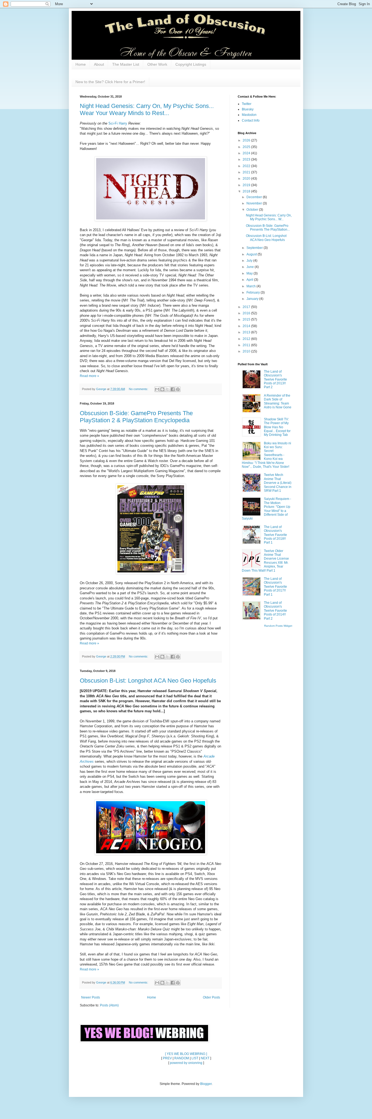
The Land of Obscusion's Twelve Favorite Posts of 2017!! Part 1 (275, 586)
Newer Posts (90, 997)
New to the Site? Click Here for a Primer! (110, 82)
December (254, 197)
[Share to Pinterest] (178, 389)
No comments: (139, 389)
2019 (247, 185)
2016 (247, 313)
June (250, 267)
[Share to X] (167, 389)
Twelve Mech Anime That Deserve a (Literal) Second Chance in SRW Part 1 (277, 483)
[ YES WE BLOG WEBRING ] (186, 1054)
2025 (247, 147)
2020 (247, 178)
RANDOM (181, 1058)
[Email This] (157, 389)
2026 (247, 140)
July (249, 261)
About (99, 64)
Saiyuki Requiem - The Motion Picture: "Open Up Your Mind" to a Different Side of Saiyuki (266, 508)
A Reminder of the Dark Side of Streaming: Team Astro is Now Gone (277, 401)
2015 (247, 319)
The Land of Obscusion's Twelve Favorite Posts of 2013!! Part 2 (275, 379)
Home (80, 64)
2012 (247, 339)
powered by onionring (186, 1063)
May (250, 273)
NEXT (205, 1058)
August (252, 254)
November (254, 203)
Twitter (246, 104)
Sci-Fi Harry (117, 123)
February (253, 292)
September (255, 248)
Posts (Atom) (109, 1005)
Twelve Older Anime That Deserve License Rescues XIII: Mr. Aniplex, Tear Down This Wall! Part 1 (265, 560)
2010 (247, 351)
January (252, 299)
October (252, 210)
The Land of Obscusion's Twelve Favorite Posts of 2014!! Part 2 (275, 610)
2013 (247, 332)
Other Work (157, 64)
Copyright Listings (190, 64)
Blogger (206, 1084)
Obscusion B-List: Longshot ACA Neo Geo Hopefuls (148, 680)
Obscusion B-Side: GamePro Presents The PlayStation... (268, 227)
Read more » (89, 376)
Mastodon (249, 115)
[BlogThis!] (162, 389)
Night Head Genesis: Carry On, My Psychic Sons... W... (269, 217)
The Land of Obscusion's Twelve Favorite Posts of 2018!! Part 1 (275, 535)
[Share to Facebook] (172, 389)
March (251, 286)
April (250, 280)
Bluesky (248, 109)
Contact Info (251, 120)
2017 (247, 307)
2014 (247, 326)
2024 (247, 153)
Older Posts (211, 997)
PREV (167, 1058)
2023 (247, 159)
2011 (247, 345)
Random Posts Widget (278, 625)
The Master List (125, 64)
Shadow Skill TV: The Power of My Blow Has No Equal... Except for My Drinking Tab (277, 427)
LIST (194, 1058)
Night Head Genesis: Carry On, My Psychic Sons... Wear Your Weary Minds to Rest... (147, 109)
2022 (247, 166)
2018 (247, 191)
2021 (247, 172)
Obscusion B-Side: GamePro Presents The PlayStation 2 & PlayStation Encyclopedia (136, 417)
